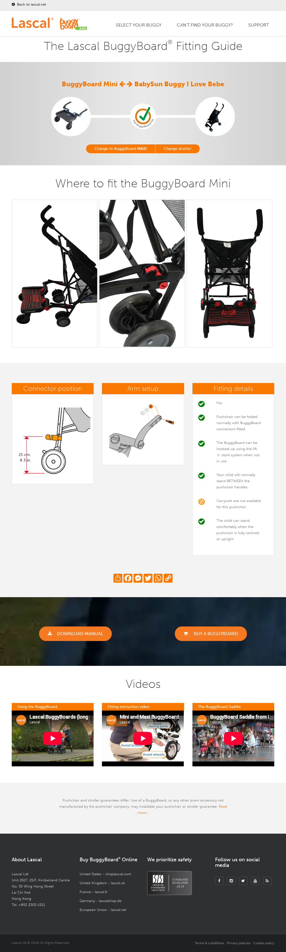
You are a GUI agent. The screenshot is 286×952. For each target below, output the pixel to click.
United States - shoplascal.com (105, 874)
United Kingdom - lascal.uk (102, 883)
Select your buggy (138, 25)
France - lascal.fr (94, 892)
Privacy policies (239, 943)
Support (258, 25)
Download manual (80, 633)
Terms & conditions (209, 943)
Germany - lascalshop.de (100, 901)
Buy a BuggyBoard (215, 633)
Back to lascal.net (31, 4)
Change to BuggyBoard (120, 148)
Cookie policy (263, 943)
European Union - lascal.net (103, 910)
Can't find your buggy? (205, 25)
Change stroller (177, 148)
